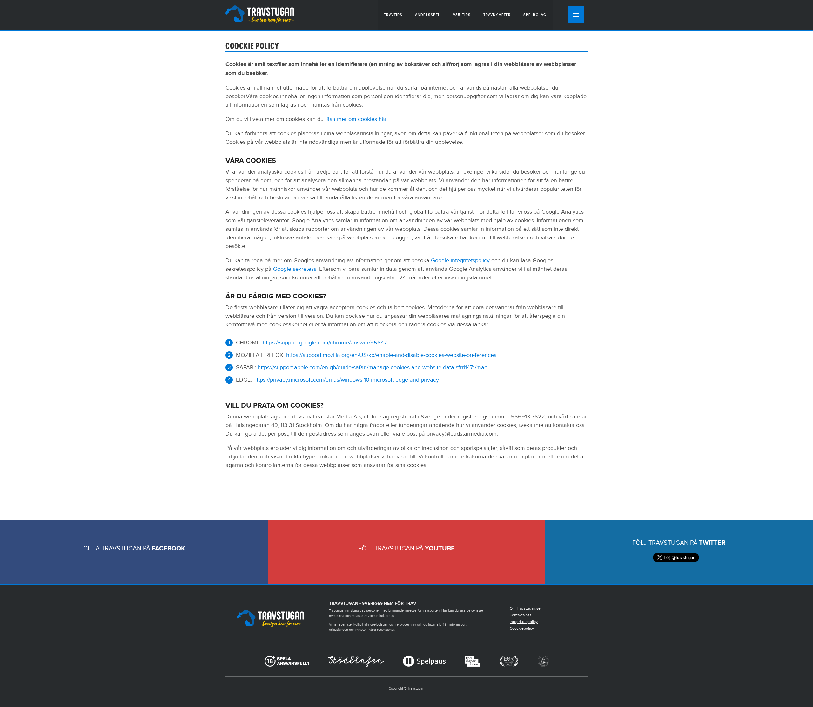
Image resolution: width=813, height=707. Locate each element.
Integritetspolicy (524, 621)
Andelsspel (427, 15)
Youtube (440, 548)
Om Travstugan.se (525, 608)
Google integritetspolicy (460, 260)
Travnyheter (497, 15)
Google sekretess (294, 269)
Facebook (168, 548)
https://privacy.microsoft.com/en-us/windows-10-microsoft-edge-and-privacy (346, 380)
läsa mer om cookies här (355, 119)
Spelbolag (534, 15)
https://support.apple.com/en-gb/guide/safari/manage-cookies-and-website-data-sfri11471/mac (372, 367)
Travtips (393, 15)
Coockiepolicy (522, 628)
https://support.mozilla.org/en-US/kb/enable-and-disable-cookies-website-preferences (391, 355)
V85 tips (462, 15)
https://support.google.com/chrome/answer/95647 (325, 342)
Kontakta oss (521, 615)
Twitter (712, 543)
